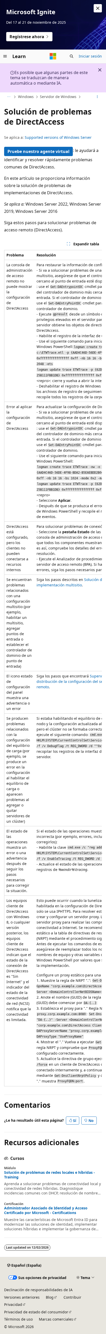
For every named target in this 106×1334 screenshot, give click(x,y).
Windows (26, 96)
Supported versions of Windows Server (58, 137)
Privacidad (13, 1304)
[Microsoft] (53, 56)
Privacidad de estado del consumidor (36, 1311)
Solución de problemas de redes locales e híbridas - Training (49, 1174)
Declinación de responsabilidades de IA (38, 1289)
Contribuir (72, 1297)
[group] (53, 668)
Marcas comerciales (56, 1319)
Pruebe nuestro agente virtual (38, 151)
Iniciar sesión (90, 56)
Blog (50, 1297)
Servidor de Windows (58, 96)
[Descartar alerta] (98, 8)
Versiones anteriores (22, 1297)
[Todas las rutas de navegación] (8, 97)
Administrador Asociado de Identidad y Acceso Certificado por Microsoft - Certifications (45, 1210)
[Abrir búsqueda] (71, 56)
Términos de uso (18, 1319)
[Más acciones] (97, 97)
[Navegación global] (5, 56)
